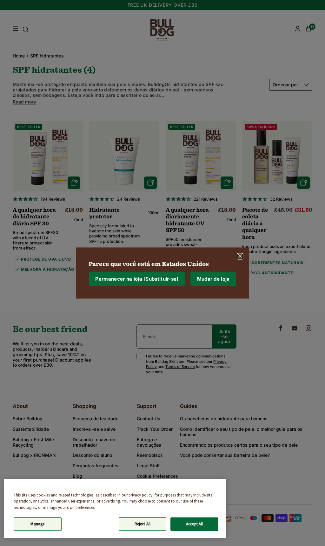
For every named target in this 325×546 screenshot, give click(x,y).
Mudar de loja (213, 279)
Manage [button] (37, 524)
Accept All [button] (194, 524)
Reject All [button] (142, 524)
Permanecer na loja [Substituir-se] (136, 279)
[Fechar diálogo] (240, 256)
